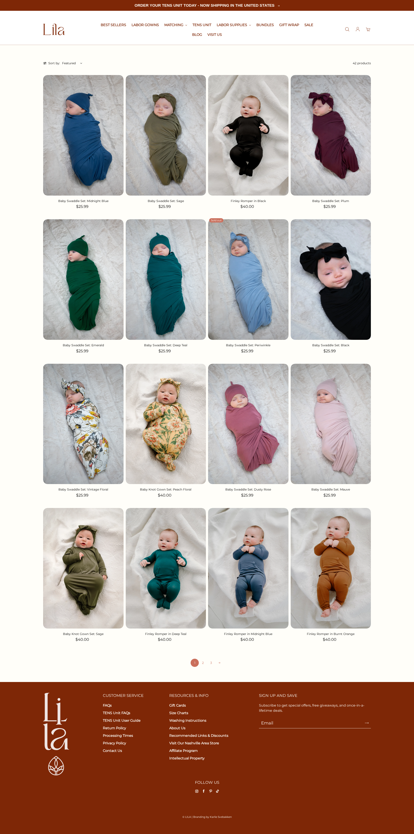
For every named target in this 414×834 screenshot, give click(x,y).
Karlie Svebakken (221, 816)
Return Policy (114, 728)
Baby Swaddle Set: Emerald (83, 345)
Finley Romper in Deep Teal (166, 634)
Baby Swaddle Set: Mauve (330, 489)
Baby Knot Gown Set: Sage (83, 634)
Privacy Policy (114, 743)
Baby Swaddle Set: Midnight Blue (83, 201)
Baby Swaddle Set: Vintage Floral (83, 489)
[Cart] (368, 29)
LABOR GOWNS (145, 25)
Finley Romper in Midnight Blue (248, 634)
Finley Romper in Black (248, 201)
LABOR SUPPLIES (232, 25)
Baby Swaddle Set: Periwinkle (248, 345)
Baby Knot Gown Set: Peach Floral (165, 489)
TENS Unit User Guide (122, 720)
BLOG (197, 35)
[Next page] (219, 663)
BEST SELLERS (113, 25)
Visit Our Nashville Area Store (194, 743)
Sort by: (54, 63)
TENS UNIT (202, 25)
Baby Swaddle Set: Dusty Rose (248, 489)
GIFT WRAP (289, 25)
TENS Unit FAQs (116, 713)
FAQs (107, 705)
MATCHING (174, 25)
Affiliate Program (183, 751)
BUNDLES (265, 25)
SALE (308, 25)
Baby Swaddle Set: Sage (166, 201)
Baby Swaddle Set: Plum (330, 201)
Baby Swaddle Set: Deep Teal (165, 345)
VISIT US (214, 35)
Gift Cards (177, 705)
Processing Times (118, 736)
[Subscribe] (367, 723)
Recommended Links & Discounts (198, 736)
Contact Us (112, 751)
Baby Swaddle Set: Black (330, 345)
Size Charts (178, 713)
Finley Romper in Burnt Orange (330, 634)
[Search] (347, 29)
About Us (177, 728)
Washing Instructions (187, 720)
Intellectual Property (187, 758)
